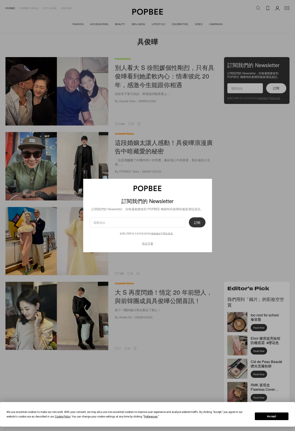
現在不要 (147, 243)
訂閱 (197, 222)
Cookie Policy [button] (62, 416)
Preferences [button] (151, 416)
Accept (271, 416)
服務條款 (156, 233)
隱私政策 (168, 233)
